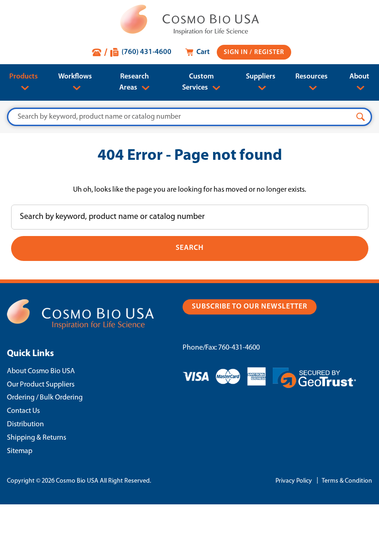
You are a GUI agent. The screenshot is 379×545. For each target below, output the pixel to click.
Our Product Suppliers (40, 384)
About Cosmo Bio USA (41, 371)
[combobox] (189, 117)
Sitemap (19, 451)
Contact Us (23, 411)
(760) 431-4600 (146, 52)
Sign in (237, 52)
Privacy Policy (293, 481)
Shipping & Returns (36, 438)
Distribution (25, 424)
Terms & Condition (347, 481)
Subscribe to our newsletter (249, 306)
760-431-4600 (239, 347)
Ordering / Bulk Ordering (45, 397)
